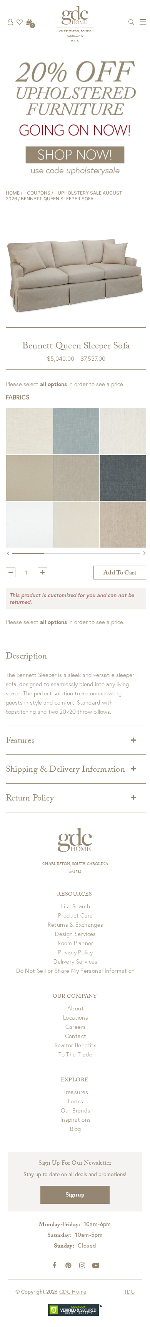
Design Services (75, 933)
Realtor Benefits (76, 1044)
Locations (75, 1017)
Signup (75, 1195)
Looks (75, 1101)
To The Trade (75, 1054)
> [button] (144, 555)
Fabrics (18, 397)
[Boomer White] (35, 525)
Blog (75, 1128)
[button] (29, 431)
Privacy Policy (75, 952)
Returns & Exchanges (75, 924)
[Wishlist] (20, 22)
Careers (75, 1026)
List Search (75, 906)
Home (13, 193)
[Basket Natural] (35, 478)
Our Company (75, 997)
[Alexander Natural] (35, 431)
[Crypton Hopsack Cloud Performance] (82, 431)
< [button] (8, 555)
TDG (129, 1291)
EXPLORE (74, 1080)
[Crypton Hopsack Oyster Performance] (82, 525)
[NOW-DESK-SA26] (75, 117)
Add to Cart (119, 573)
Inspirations (75, 1119)
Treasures (75, 1091)
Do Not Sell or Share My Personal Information (75, 970)
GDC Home (73, 1291)
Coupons (38, 193)
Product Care (75, 915)
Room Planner (75, 942)
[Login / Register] (10, 22)
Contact (76, 1035)
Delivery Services (75, 961)
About (75, 1008)
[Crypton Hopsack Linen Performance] (82, 478)
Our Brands (76, 1110)
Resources (74, 894)
